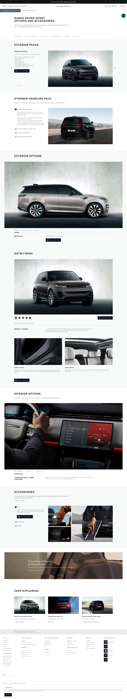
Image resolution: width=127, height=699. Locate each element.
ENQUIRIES (69, 642)
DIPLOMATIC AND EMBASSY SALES (28, 644)
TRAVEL (87, 646)
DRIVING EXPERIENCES (90, 642)
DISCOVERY (5, 644)
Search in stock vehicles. (70, 1)
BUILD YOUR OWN (23, 70)
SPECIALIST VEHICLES (26, 642)
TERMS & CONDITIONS (13, 683)
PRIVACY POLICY (23, 683)
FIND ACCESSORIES (26, 516)
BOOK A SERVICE (24, 654)
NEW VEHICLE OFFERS (7, 659)
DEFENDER (5, 642)
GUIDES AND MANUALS (26, 656)
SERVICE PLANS (48, 642)
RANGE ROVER (6, 640)
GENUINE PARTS (48, 644)
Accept (8, 694)
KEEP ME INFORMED (7, 663)
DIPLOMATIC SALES (7, 650)
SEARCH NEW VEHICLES (8, 656)
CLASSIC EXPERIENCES (90, 648)
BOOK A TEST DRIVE (7, 661)
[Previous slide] (16, 85)
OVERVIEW (23, 640)
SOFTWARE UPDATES (25, 652)
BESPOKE (5, 646)
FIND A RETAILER (6, 665)
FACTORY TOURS (89, 644)
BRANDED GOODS (6, 658)
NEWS (68, 654)
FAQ (45, 646)
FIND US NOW (70, 644)
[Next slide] (21, 85)
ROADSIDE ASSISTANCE (72, 640)
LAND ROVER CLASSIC (71, 652)
